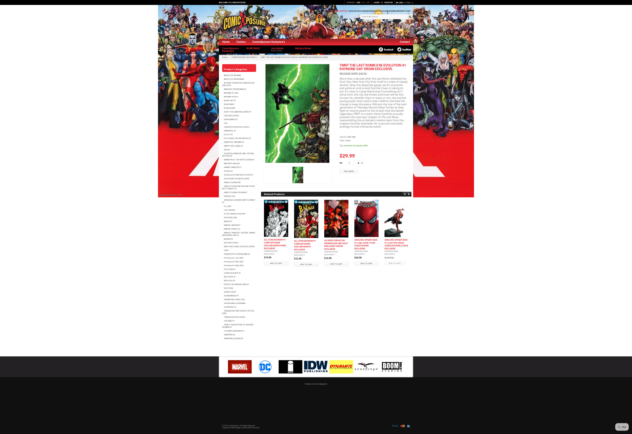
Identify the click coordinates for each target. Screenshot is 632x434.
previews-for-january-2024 (356, 146)
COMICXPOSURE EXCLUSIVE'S (244, 57)
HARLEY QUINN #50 (232, 182)
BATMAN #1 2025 (231, 93)
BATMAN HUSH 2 (231, 97)
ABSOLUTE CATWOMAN (234, 79)
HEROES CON (229, 196)
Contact (405, 41)
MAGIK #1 (228, 221)
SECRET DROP (230, 292)
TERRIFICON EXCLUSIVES (234, 317)
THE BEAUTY (229, 321)
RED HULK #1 (229, 281)
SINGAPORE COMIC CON (234, 299)
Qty (341, 163)
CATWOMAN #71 (231, 119)
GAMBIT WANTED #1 (232, 167)
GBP (368, 2)
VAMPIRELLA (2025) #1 (233, 338)
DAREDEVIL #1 (230, 131)
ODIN (226, 250)
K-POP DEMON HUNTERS (234, 214)
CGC (225, 123)
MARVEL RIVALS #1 (232, 229)
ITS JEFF (227, 206)
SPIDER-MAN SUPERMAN (234, 303)
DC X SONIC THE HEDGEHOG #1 (237, 138)
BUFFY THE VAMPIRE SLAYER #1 (237, 112)
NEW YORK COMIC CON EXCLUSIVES (239, 247)
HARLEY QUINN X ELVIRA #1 (235, 192)
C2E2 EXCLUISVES (231, 116)
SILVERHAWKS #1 (231, 296)
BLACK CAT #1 (230, 100)
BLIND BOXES (229, 108)
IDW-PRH (351, 137)
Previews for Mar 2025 (233, 262)
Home (226, 41)
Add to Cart (276, 263)
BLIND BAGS (229, 104)
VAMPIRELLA (229, 335)
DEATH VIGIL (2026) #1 (233, 146)
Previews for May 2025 (233, 265)
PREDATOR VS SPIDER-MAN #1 (237, 254)
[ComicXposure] (243, 22)
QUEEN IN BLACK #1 (232, 273)
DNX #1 (227, 150)
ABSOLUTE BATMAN (232, 75)
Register (388, 2)
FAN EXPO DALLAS (232, 163)
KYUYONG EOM (230, 218)
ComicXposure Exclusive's (268, 41)
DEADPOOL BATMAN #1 (234, 142)
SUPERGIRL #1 (230, 307)
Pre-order (349, 171)
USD (358, 2)
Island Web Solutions (251, 427)
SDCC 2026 (228, 288)
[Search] (410, 17)
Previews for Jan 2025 (233, 258)
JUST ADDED (229, 210)
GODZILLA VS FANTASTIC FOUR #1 (238, 175)
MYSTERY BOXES (231, 243)
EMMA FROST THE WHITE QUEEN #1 (239, 160)
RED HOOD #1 (230, 277)
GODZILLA (228, 171)
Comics (241, 41)
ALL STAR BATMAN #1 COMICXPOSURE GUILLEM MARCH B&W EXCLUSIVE (275, 244)
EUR (363, 2)
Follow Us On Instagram (316, 384)
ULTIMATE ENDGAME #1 (234, 331)
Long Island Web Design (231, 427)
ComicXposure (233, 425)
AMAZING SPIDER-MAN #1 (235, 89)
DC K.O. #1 (228, 135)
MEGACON (228, 239)
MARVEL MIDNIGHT (232, 225)
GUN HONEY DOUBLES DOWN (236, 179)
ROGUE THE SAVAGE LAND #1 (236, 284)
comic (348, 140)
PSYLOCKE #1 (230, 269)
